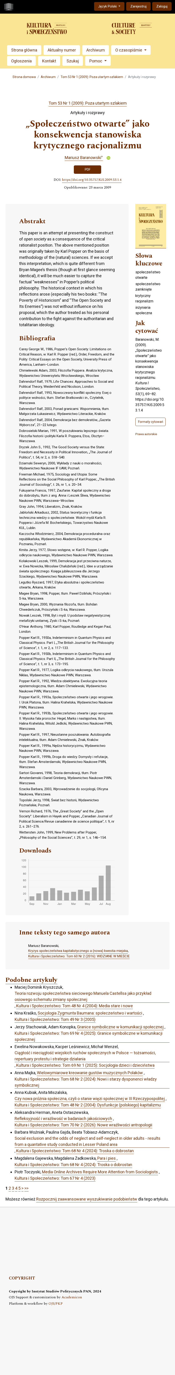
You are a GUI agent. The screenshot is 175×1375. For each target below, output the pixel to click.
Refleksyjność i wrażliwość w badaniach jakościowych (63, 1118)
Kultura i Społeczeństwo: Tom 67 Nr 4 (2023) (55, 1178)
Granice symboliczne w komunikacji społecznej (120, 1027)
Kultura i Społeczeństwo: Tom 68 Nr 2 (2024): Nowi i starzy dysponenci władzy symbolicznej (86, 1082)
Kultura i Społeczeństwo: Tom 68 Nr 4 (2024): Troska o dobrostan (75, 1150)
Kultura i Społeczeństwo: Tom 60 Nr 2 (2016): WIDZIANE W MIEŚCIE (79, 956)
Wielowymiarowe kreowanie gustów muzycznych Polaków (90, 1072)
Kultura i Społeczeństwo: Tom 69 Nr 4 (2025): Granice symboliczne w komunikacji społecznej (88, 1036)
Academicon (72, 1297)
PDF (87, 169)
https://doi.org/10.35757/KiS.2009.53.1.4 (91, 179)
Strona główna (24, 50)
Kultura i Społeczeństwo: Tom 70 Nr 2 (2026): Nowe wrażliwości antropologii (83, 1125)
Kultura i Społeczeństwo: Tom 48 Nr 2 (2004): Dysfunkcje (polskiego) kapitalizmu (88, 1105)
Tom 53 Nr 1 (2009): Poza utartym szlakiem (92, 77)
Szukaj (73, 61)
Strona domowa (24, 77)
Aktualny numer (62, 50)
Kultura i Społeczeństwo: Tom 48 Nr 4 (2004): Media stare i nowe (74, 1005)
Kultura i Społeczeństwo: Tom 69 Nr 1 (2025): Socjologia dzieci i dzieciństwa (85, 1065)
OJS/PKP (56, 1303)
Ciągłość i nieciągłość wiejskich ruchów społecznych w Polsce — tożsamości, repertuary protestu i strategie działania (85, 1055)
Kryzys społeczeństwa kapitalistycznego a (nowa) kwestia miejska (78, 951)
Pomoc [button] (96, 61)
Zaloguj (161, 6)
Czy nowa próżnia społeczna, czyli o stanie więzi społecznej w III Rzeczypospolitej (90, 1098)
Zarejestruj (138, 6)
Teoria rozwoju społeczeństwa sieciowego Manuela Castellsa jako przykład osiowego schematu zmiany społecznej (83, 996)
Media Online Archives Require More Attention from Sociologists (100, 1171)
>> (26, 1188)
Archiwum (95, 50)
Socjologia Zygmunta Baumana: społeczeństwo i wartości (90, 1013)
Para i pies (106, 1158)
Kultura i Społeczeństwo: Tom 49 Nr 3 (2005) (55, 1019)
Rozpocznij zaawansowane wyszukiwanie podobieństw (86, 1199)
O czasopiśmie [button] (129, 50)
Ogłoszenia (21, 61)
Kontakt (49, 61)
